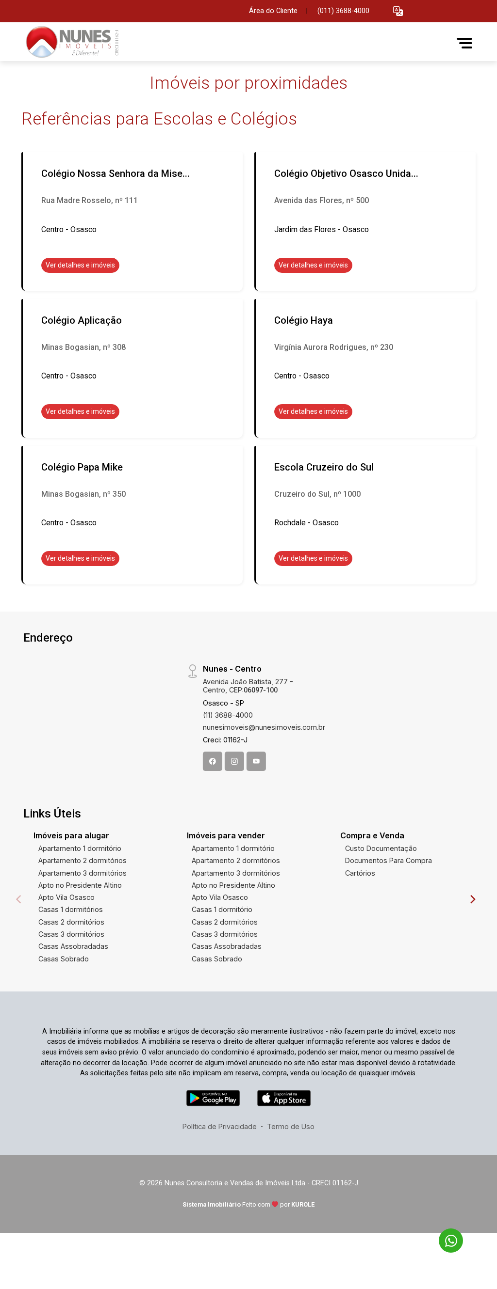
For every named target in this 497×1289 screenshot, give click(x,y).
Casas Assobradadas (73, 946)
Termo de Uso (291, 1126)
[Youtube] (256, 761)
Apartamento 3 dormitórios (82, 873)
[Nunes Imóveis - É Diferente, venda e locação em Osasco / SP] (69, 42)
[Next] (472, 899)
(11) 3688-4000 (228, 715)
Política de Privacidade (219, 1126)
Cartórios (360, 873)
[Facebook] (212, 761)
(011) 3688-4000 (343, 11)
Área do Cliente (273, 11)
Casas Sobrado (63, 959)
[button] (398, 11)
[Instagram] (234, 761)
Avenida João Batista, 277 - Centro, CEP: (248, 685)
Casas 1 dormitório (222, 909)
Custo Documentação (381, 848)
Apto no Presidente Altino (80, 885)
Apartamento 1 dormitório (79, 848)
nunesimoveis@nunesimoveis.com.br (264, 727)
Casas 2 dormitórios (71, 922)
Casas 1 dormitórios (70, 909)
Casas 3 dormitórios (71, 934)
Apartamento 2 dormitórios (82, 860)
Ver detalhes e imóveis (80, 265)
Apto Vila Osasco (66, 897)
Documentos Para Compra (388, 860)
